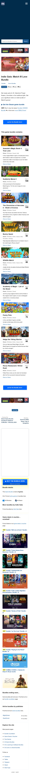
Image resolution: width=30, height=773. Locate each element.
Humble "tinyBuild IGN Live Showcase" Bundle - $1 (12, 571)
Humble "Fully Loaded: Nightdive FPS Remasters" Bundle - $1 (14, 591)
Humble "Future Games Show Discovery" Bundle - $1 (13, 551)
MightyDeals (15, 715)
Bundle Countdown (9, 733)
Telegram (6, 762)
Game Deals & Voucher (10, 736)
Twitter (6, 759)
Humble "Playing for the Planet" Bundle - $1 (14, 650)
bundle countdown (10, 699)
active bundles (16, 711)
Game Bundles (12, 83)
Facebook (7, 756)
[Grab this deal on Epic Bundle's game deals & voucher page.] (15, 541)
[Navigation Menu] (26, 3)
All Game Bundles (9, 742)
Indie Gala (14, 410)
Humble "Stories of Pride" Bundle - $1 (14, 612)
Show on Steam (7, 164)
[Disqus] (15, 452)
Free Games (7, 739)
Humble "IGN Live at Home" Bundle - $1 (15, 531)
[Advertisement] (15, 23)
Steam (6, 765)
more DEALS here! (20, 110)
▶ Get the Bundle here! (15, 122)
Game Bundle (9, 492)
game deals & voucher (20, 523)
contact (13, 772)
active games (13, 496)
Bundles (4, 83)
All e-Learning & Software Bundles (13, 745)
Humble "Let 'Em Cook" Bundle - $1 (16, 631)
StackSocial (15, 718)
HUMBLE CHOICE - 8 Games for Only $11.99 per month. (14, 670)
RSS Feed (7, 768)
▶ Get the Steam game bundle (12, 104)
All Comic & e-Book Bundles (12, 747)
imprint (17, 772)
